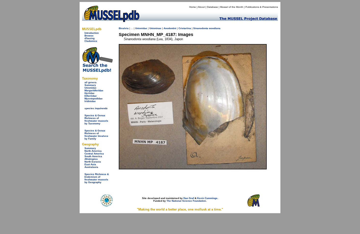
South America (93, 156)
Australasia (91, 167)
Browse (89, 35)
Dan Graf (188, 198)
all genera (90, 82)
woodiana (214, 28)
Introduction (91, 33)
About (201, 7)
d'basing (89, 38)
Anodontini (170, 28)
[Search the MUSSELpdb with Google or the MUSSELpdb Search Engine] (97, 72)
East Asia (90, 164)
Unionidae (90, 87)
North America (93, 151)
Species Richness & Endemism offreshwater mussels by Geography (96, 178)
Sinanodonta (200, 28)
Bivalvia (124, 28)
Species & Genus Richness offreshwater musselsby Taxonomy (96, 119)
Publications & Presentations (261, 7)
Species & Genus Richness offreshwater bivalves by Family (96, 134)
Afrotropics (91, 159)
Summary (90, 85)
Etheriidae (90, 95)
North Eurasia (92, 161)
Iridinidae (90, 101)
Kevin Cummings (207, 198)
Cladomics (90, 41)
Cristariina (185, 28)
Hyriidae (89, 93)
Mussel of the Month (231, 7)
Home (192, 7)
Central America (94, 153)
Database (212, 7)
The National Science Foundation (186, 200)
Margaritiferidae (93, 90)
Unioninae (155, 28)
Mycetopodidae (93, 98)
